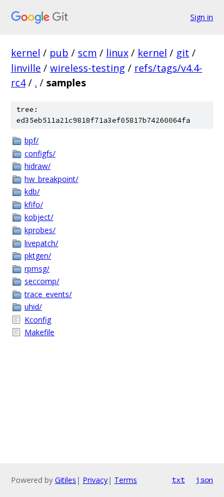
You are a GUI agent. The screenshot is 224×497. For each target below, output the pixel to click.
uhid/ (33, 306)
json (204, 480)
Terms (125, 480)
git (182, 52)
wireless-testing (87, 67)
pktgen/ (37, 255)
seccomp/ (41, 281)
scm (87, 52)
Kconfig (37, 319)
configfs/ (39, 153)
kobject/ (38, 217)
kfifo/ (33, 204)
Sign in (201, 17)
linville (26, 67)
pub (59, 52)
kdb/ (32, 191)
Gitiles (65, 480)
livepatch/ (41, 243)
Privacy (95, 480)
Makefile (39, 332)
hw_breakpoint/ (51, 179)
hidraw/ (37, 166)
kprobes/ (39, 230)
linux (117, 52)
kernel (25, 52)
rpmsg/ (36, 268)
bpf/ (31, 140)
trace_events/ (48, 294)
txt (178, 480)
